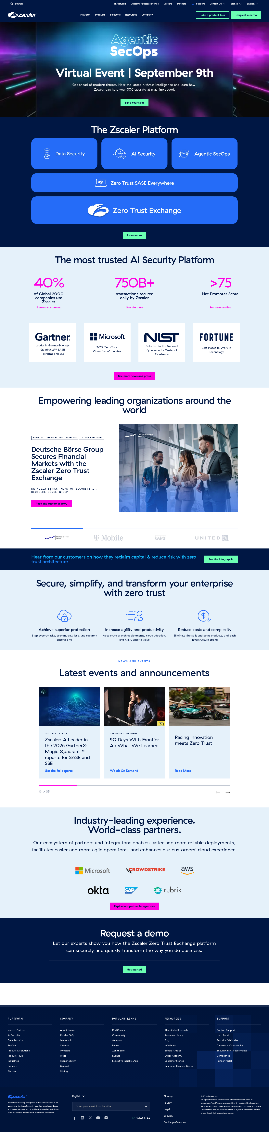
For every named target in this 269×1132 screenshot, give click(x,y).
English (251, 4)
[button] (52, 342)
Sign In (234, 4)
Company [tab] (147, 14)
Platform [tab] (85, 14)
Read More (183, 771)
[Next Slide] (227, 792)
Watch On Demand (124, 771)
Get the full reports (59, 771)
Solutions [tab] (115, 14)
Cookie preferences (175, 1122)
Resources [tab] (131, 14)
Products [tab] (100, 14)
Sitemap (168, 1096)
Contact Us (216, 4)
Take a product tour (212, 15)
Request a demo (246, 15)
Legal (167, 1109)
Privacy (168, 1102)
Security (168, 1115)
